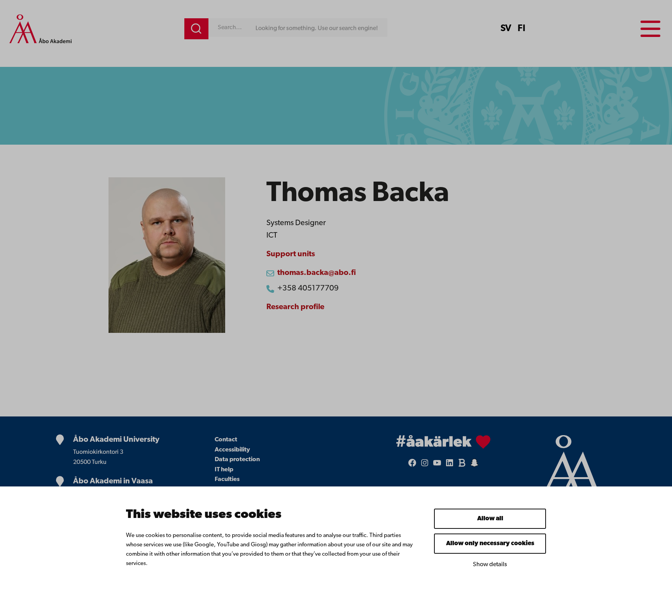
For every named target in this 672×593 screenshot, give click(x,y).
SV (505, 28)
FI (521, 28)
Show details (490, 565)
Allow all (490, 519)
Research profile (295, 307)
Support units (290, 254)
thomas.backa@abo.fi (316, 273)
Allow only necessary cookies (490, 544)
